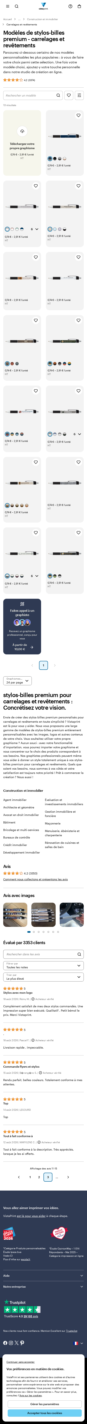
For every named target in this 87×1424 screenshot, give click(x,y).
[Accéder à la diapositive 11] (53, 931)
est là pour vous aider (31, 1216)
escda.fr (25, 1259)
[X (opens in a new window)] (17, 1343)
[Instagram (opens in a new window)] (11, 1343)
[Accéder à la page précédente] (18, 1177)
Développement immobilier (21, 852)
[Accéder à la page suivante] (68, 1177)
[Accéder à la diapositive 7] (43, 931)
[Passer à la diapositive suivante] (81, 915)
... (19, 19)
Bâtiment (9, 822)
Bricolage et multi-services (21, 830)
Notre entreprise (14, 1286)
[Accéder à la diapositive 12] (58, 931)
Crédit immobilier (15, 845)
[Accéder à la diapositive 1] (29, 931)
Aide (6, 1275)
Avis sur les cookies (30, 1395)
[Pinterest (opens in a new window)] (22, 1343)
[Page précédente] (32, 665)
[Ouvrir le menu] (7, 6)
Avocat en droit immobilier (21, 815)
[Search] (79, 954)
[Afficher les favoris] (68, 95)
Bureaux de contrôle (16, 837)
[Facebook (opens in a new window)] (5, 1343)
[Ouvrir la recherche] (16, 6)
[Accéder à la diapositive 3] (33, 931)
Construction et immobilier (42, 19)
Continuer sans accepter (20, 1361)
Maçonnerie (52, 823)
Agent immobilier (15, 799)
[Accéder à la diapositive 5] (38, 931)
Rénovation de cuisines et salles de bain (62, 845)
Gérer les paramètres (44, 1404)
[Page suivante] (54, 665)
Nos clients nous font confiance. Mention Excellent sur (40, 1330)
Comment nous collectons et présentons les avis (35, 879)
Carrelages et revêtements (21, 24)
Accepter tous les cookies (44, 1413)
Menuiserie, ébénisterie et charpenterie (62, 833)
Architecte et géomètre (18, 807)
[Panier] (79, 6)
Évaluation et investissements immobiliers (64, 802)
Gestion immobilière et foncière (60, 814)
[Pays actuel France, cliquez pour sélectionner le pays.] (78, 1343)
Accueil (7, 19)
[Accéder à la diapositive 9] (48, 931)
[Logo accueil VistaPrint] (43, 6)
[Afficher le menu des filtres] (79, 95)
